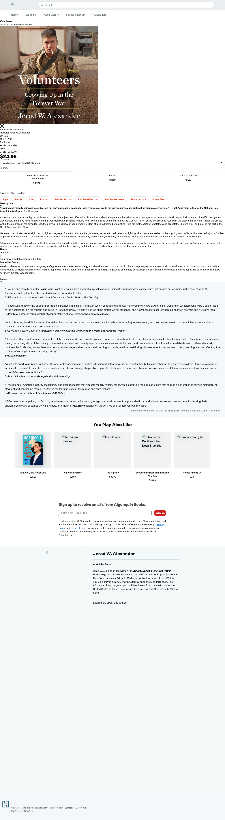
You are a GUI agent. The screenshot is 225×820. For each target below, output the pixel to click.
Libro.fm (44, 199)
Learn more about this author (110, 602)
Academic (31, 14)
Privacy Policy (57, 807)
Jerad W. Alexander (13, 129)
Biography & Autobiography (15, 259)
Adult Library (51, 14)
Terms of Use (44, 807)
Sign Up (160, 512)
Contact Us (69, 807)
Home (14, 14)
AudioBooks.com (63, 199)
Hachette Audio (8, 145)
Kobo (31, 199)
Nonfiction (5, 252)
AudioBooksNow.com (88, 199)
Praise (3, 279)
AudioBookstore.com (114, 199)
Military (37, 259)
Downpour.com (138, 199)
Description (6, 203)
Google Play (158, 199)
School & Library (75, 14)
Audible (18, 199)
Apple (5, 199)
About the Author (9, 262)
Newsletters (99, 14)
